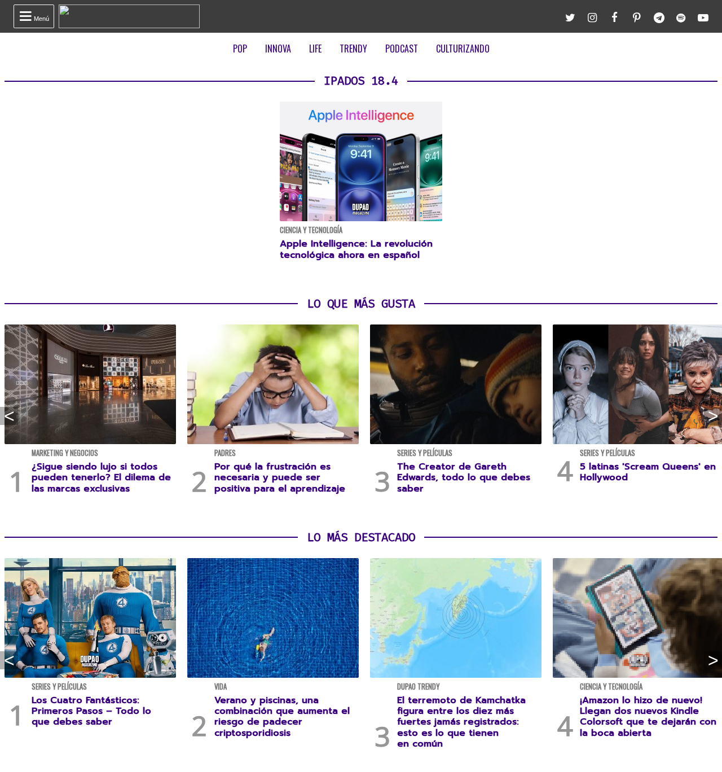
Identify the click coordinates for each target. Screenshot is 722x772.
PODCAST (401, 48)
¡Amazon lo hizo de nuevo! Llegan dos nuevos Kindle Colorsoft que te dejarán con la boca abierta (648, 717)
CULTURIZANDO (463, 48)
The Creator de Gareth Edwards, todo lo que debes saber (463, 477)
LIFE (315, 48)
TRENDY (353, 48)
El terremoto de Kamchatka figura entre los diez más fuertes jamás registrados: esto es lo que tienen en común (461, 722)
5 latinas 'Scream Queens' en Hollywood (648, 472)
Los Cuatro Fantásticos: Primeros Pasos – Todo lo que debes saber (91, 711)
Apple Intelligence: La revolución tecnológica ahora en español (356, 249)
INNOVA (278, 48)
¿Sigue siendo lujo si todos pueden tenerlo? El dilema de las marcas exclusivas (101, 477)
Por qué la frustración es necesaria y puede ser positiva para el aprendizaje (279, 477)
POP (240, 48)
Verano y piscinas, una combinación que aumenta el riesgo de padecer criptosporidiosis (282, 717)
